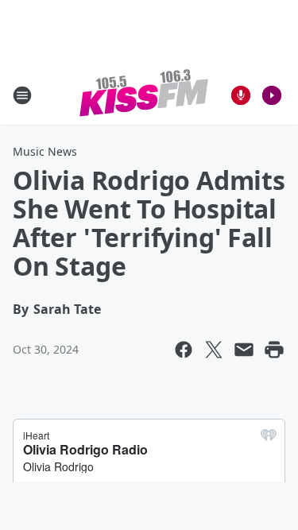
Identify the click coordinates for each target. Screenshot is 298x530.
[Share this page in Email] (244, 350)
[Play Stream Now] (271, 95)
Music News (45, 151)
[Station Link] (143, 95)
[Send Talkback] (240, 95)
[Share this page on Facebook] (183, 350)
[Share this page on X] (214, 350)
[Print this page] (274, 350)
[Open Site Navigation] (22, 95)
